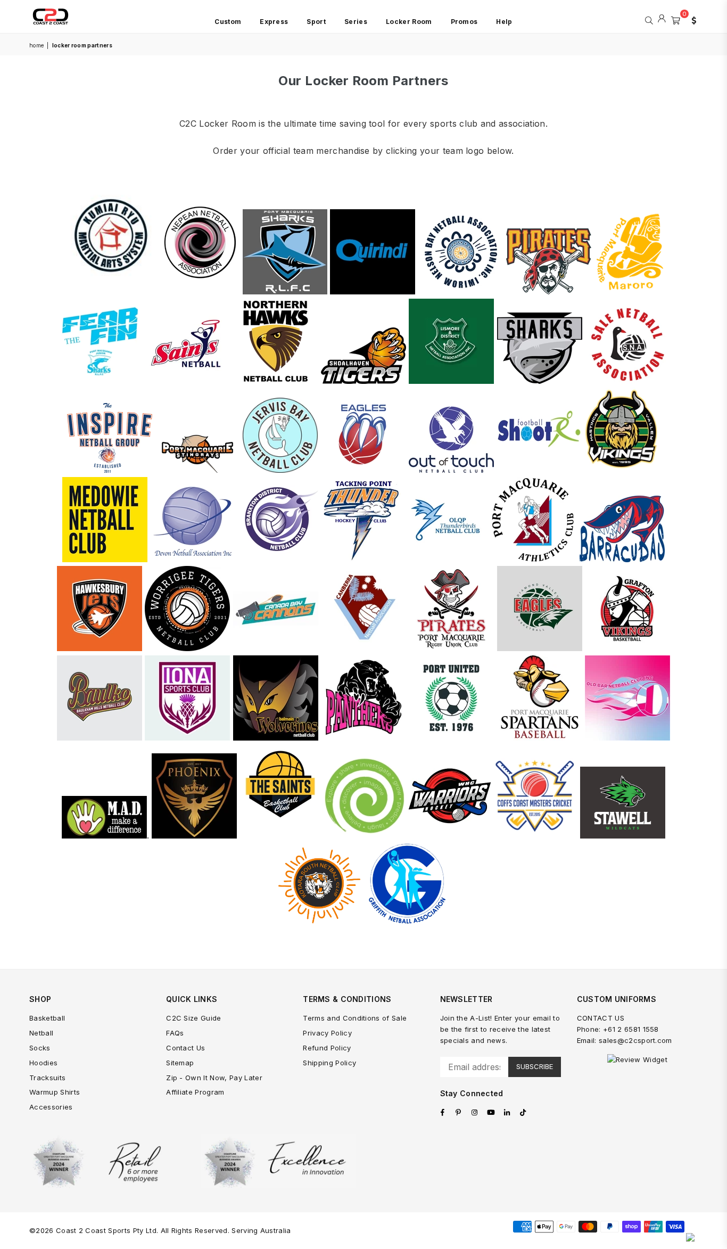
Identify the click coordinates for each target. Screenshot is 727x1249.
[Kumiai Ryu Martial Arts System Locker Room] (111, 291)
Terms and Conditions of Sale (355, 1018)
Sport (316, 22)
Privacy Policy (327, 1033)
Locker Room (409, 22)
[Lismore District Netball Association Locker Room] (451, 381)
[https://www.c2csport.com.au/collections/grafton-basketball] (627, 648)
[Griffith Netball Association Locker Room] (407, 921)
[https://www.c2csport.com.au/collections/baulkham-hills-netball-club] (99, 737)
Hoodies (43, 1062)
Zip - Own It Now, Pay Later (214, 1077)
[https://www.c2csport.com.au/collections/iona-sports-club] (187, 737)
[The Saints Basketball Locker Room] (279, 835)
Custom (227, 22)
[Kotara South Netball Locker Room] (319, 921)
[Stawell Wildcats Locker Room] (622, 835)
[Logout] (662, 19)
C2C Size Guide (193, 1018)
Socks (40, 1047)
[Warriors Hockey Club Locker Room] (449, 835)
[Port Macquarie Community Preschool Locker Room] (364, 835)
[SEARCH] (649, 19)
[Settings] (691, 19)
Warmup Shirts (54, 1092)
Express (274, 22)
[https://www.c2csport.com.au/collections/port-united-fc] (451, 737)
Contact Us (185, 1047)
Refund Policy (327, 1047)
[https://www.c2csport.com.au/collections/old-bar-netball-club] (627, 737)
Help (504, 22)
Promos (464, 22)
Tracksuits (47, 1077)
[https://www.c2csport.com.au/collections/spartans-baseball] (539, 737)
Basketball (47, 1018)
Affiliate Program (195, 1092)
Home (36, 45)
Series (355, 22)
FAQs (175, 1033)
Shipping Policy (329, 1062)
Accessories (51, 1107)
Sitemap (180, 1062)
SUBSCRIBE (534, 1066)
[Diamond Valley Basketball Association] (539, 648)
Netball (41, 1033)
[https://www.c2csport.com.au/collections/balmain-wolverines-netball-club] (275, 737)
